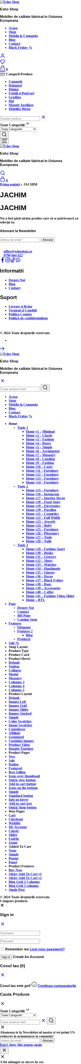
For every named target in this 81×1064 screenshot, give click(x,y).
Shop (12, 32)
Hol (11, 101)
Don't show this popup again (21, 1045)
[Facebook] (2, 261)
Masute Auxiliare (21, 105)
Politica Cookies (20, 314)
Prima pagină (10, 184)
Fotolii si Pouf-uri (21, 93)
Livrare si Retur (20, 306)
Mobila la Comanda (23, 36)
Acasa (13, 28)
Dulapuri (15, 85)
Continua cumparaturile (57, 986)
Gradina (15, 97)
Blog (12, 40)
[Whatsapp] (18, 261)
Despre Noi (17, 280)
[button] (13, 424)
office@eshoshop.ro (17, 251)
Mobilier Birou (19, 109)
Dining (14, 89)
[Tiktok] (13, 261)
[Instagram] (7, 261)
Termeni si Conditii (23, 310)
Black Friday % (20, 47)
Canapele (15, 81)
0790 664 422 (13, 255)
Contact (14, 43)
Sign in (6, 957)
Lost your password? (47, 949)
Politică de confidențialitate (28, 318)
